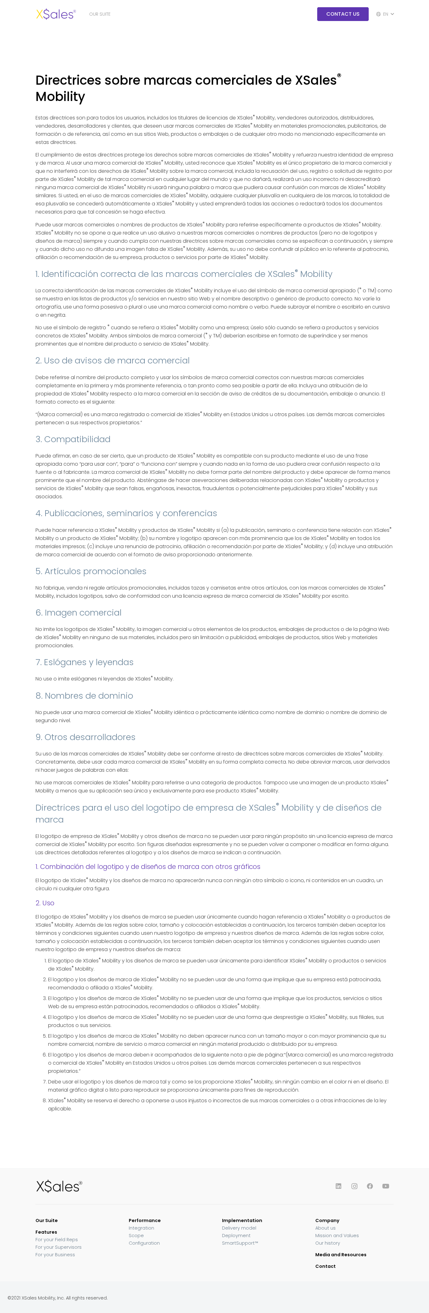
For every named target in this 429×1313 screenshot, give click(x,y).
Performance (145, 1220)
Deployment (236, 1235)
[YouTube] (386, 1186)
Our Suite (46, 1220)
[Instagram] (354, 1186)
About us (325, 1228)
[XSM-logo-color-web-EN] (55, 14)
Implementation (242, 1220)
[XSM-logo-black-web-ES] (121, 1186)
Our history (327, 1243)
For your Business (55, 1255)
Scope (136, 1235)
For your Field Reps (56, 1239)
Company (327, 1220)
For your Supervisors (58, 1247)
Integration (141, 1228)
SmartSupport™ (240, 1243)
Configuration (144, 1243)
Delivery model (239, 1228)
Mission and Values (337, 1235)
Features (46, 1232)
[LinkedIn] (338, 1186)
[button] (113, 14)
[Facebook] (370, 1186)
